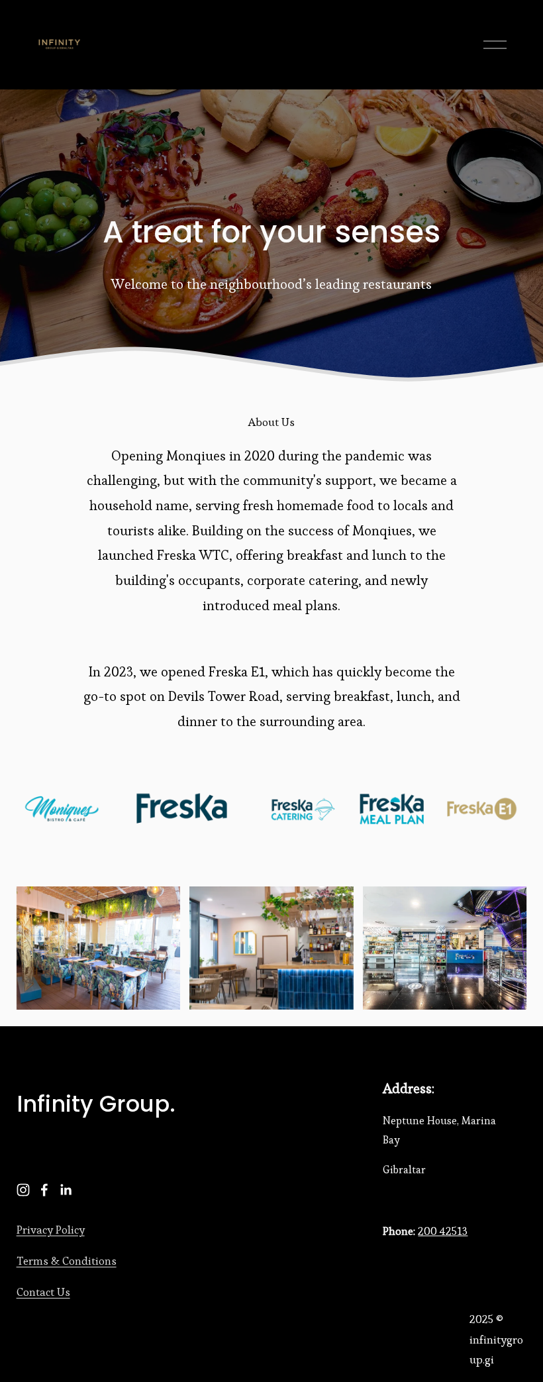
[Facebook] (44, 1189)
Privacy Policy (51, 1229)
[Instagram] (23, 1189)
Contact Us (43, 1292)
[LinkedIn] (65, 1189)
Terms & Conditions (67, 1260)
